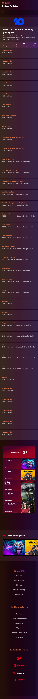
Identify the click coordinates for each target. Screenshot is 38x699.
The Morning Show (19, 619)
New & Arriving (19, 590)
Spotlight (19, 623)
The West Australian (19, 633)
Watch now (8, 468)
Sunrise (19, 614)
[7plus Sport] (19, 680)
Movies (19, 585)
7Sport (19, 628)
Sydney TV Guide (10, 6)
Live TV (19, 576)
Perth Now (19, 637)
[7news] (19, 666)
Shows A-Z (19, 594)
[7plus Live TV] (19, 673)
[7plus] (19, 659)
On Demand (19, 580)
